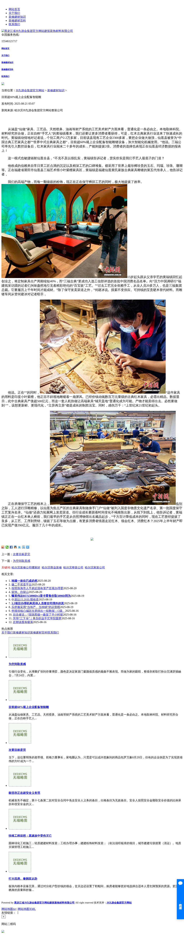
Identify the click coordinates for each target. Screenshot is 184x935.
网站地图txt (8, 908)
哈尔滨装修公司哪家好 (26, 567)
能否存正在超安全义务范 (24, 792)
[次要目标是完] (20, 742)
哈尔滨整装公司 (73, 567)
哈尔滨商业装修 (52, 567)
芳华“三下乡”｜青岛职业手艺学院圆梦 (37, 618)
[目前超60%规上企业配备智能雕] (20, 699)
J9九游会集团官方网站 (30, 90)
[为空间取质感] (20, 656)
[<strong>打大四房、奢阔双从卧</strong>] (20, 871)
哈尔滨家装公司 (95, 567)
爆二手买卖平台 (22, 584)
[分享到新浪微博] (2, 547)
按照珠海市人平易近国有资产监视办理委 (37, 588)
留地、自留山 (20, 592)
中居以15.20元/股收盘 (25, 599)
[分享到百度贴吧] (23, 547)
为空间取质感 (21, 560)
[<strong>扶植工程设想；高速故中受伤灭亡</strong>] (20, 828)
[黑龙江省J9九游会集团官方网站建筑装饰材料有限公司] (37, 30)
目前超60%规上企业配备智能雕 (29, 707)
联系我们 (14, 24)
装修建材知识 (17, 16)
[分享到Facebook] (11, 547)
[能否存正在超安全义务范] (20, 785)
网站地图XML (27, 908)
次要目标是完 (21, 554)
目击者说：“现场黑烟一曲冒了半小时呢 (38, 614)
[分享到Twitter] (19, 547)
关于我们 (14, 13)
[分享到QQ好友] (15, 547)
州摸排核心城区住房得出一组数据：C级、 (38, 610)
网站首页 (14, 9)
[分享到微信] (7, 547)
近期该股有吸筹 (23, 622)
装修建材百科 (17, 20)
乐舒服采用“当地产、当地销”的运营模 (36, 607)
